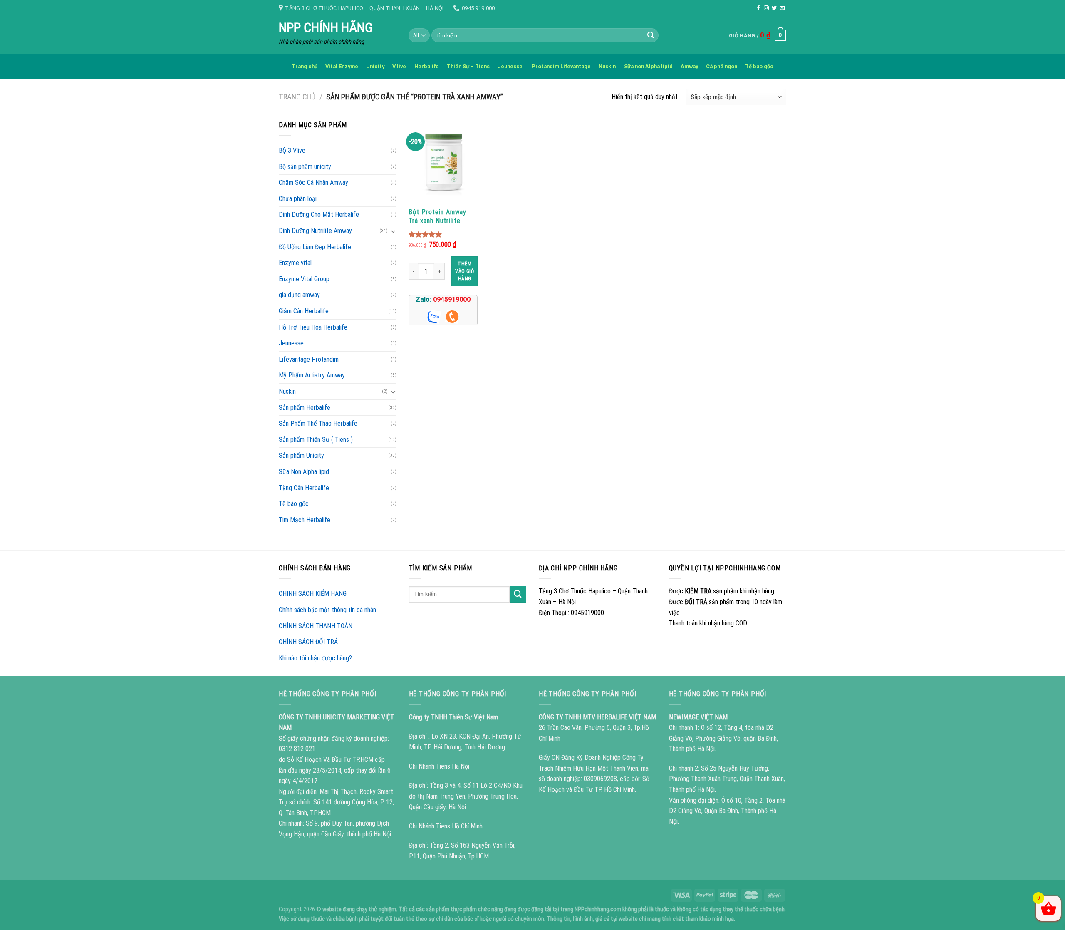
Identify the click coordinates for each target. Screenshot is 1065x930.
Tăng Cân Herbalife (304, 488)
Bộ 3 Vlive (292, 150)
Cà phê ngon (721, 66)
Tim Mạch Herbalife (304, 520)
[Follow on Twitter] (774, 8)
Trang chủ (304, 66)
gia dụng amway (299, 295)
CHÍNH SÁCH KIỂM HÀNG (313, 594)
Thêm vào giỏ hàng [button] (464, 271)
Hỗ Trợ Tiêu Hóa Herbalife (313, 327)
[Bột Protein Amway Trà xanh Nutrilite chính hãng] (443, 161)
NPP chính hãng (326, 27)
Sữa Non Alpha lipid (304, 472)
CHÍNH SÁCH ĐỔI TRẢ (308, 642)
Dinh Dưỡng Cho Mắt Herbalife (319, 214)
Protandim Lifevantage (561, 66)
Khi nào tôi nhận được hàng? (315, 658)
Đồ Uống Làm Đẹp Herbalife (315, 247)
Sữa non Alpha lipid (648, 66)
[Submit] (651, 35)
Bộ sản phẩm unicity (305, 167)
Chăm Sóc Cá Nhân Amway (313, 182)
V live (399, 66)
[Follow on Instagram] (766, 8)
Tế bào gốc (759, 66)
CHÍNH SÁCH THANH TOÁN (315, 626)
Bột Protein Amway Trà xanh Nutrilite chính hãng (437, 216)
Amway (689, 66)
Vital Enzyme (341, 66)
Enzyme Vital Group (304, 279)
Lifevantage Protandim (309, 359)
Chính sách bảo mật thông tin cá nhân (327, 610)
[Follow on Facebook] (758, 8)
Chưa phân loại (298, 199)
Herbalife (426, 66)
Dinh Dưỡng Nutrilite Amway (315, 231)
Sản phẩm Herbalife (304, 408)
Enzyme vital (295, 263)
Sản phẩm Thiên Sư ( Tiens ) (316, 440)
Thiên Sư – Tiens (468, 66)
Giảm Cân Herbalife (304, 311)
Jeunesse (511, 66)
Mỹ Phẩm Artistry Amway (312, 375)
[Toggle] (393, 231)
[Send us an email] (782, 8)
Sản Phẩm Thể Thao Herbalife (318, 423)
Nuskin (607, 66)
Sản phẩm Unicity (301, 455)
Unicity (375, 66)
